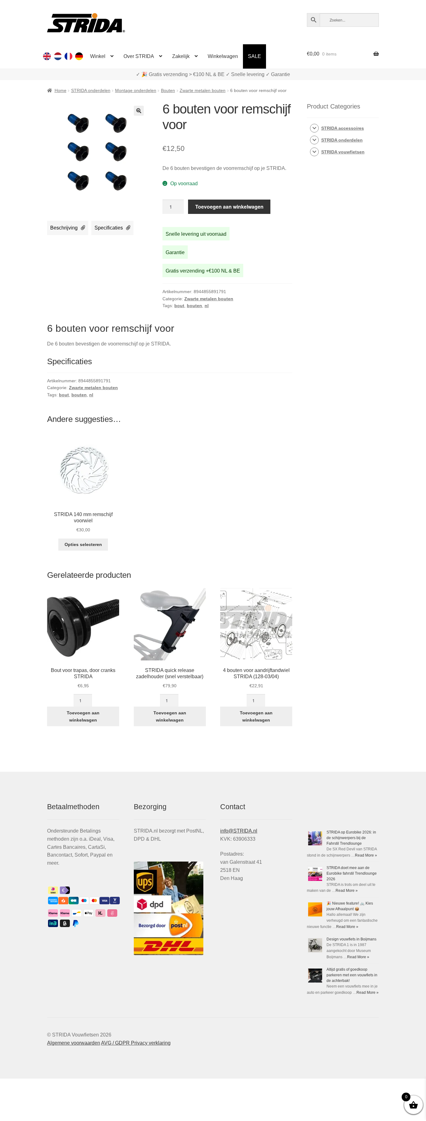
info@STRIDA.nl (238, 831)
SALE (254, 56)
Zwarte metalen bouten (202, 90)
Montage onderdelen (135, 90)
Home (60, 90)
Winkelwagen (223, 56)
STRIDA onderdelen (90, 90)
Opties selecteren (83, 544)
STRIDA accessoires (342, 128)
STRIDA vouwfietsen (343, 151)
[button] (139, 111)
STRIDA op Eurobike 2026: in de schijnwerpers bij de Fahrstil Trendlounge (351, 838)
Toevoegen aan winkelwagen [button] (83, 716)
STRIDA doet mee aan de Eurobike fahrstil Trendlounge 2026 (352, 873)
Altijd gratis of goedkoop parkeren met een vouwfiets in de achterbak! (352, 975)
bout (179, 305)
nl (207, 305)
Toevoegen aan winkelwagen (229, 206)
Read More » (366, 855)
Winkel (97, 56)
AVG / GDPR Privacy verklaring (136, 1043)
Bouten (168, 90)
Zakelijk (181, 56)
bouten (194, 305)
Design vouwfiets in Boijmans (351, 939)
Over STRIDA (138, 56)
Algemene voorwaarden (73, 1043)
